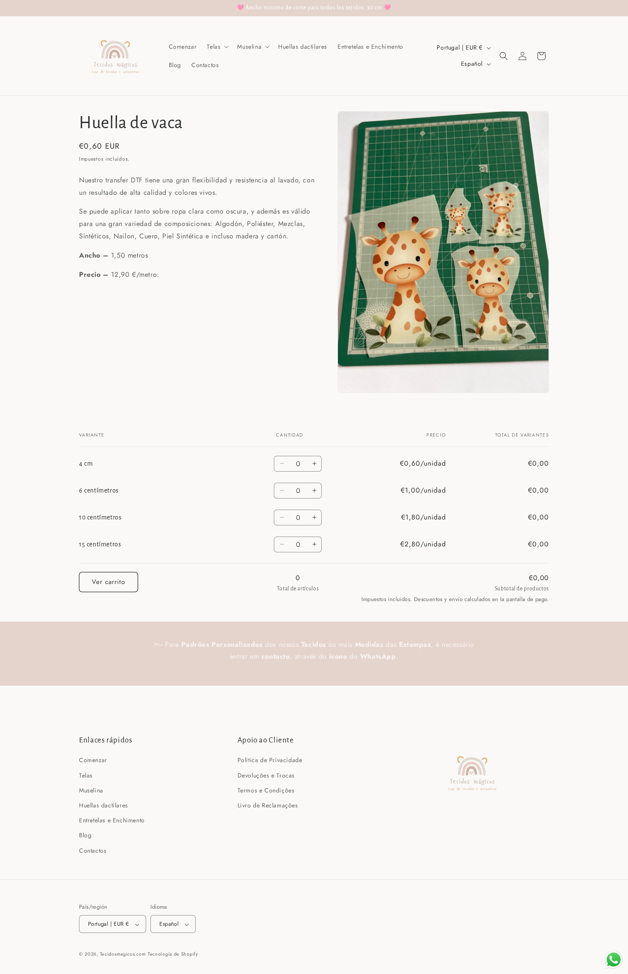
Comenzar (93, 760)
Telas (86, 775)
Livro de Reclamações (268, 805)
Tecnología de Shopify (173, 954)
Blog (85, 835)
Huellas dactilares (103, 805)
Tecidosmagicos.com (123, 954)
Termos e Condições (266, 790)
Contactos (92, 850)
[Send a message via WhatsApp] (614, 960)
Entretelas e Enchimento (112, 820)
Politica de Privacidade (270, 760)
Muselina (91, 790)
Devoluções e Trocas (266, 775)
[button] (217, 47)
